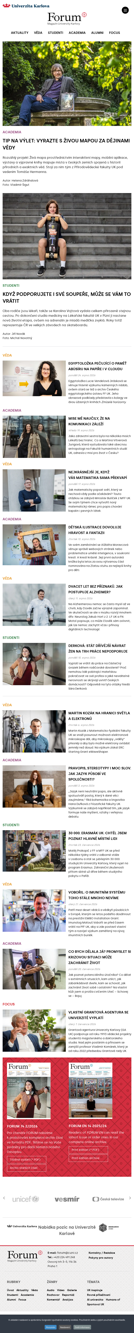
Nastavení (65, 1327)
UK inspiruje (94, 1290)
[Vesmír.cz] (26, 1199)
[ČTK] (108, 1199)
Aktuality (22, 1290)
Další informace (82, 1327)
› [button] (130, 1196)
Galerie (72, 1290)
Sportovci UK (95, 1304)
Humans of (113, 1299)
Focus (9, 1004)
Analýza (67, 1299)
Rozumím (50, 1327)
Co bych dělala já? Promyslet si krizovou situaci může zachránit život (99, 957)
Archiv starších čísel (24, 1168)
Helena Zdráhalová (25, 180)
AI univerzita (95, 1299)
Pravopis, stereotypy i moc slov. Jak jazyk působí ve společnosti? (99, 773)
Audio (50, 1290)
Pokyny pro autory (101, 1257)
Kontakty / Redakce (102, 1252)
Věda (7, 355)
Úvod (10, 1290)
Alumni (11, 1299)
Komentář (53, 1299)
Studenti (11, 285)
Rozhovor (53, 1295)
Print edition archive (85, 1158)
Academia (12, 132)
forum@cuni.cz (67, 1252)
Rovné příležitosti (98, 1295)
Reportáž (68, 1295)
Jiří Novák (18, 333)
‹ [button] (4, 1196)
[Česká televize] (67, 1199)
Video (61, 1290)
